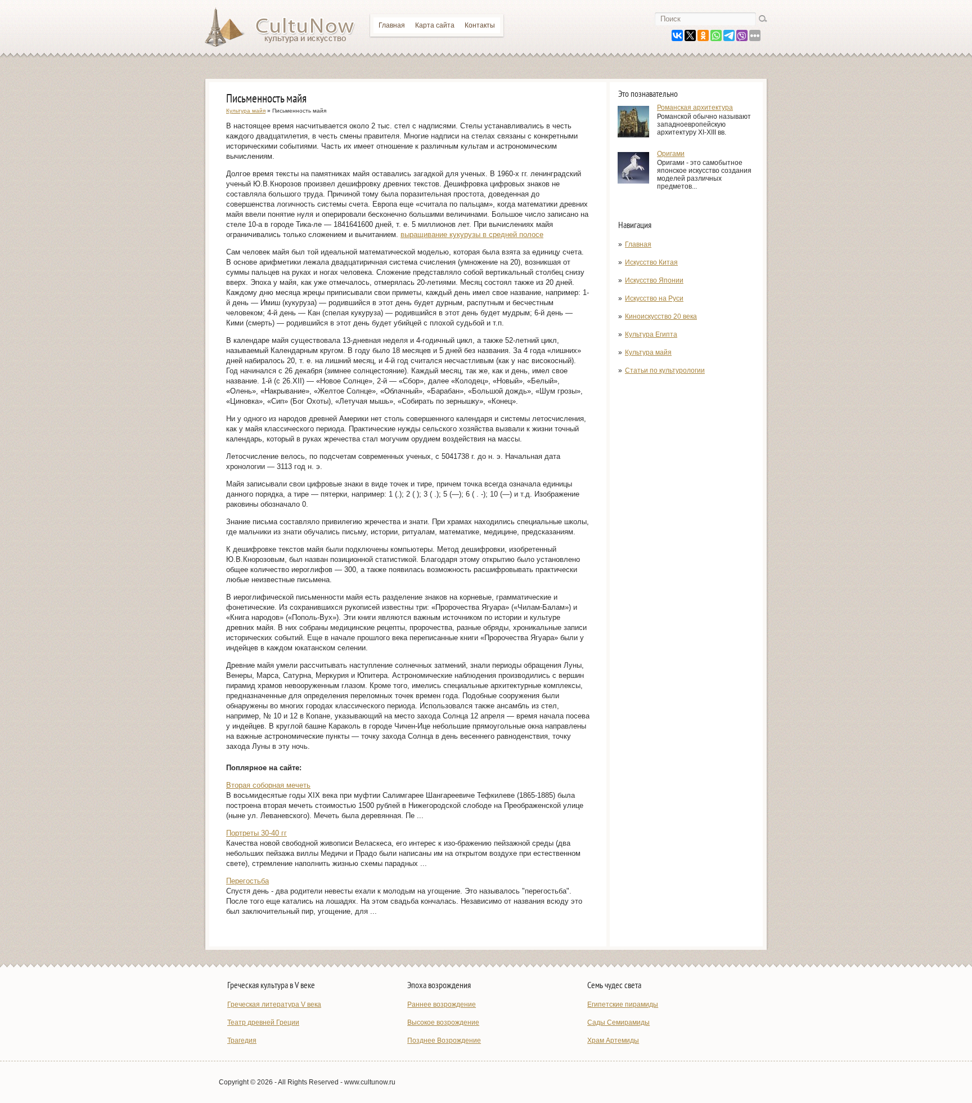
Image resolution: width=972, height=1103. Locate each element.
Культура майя (648, 352)
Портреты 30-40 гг (256, 833)
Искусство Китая (651, 262)
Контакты (480, 25)
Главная (392, 25)
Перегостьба (247, 881)
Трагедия (241, 1040)
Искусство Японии (654, 280)
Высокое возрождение (443, 1022)
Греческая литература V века (274, 1004)
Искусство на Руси (654, 298)
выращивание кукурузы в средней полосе (471, 234)
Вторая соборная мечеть (268, 785)
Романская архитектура (695, 107)
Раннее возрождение (441, 1004)
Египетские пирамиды (622, 1004)
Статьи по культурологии (665, 370)
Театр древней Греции (263, 1022)
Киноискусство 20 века (661, 316)
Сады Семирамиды (618, 1022)
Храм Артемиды (613, 1040)
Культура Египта (651, 334)
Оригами (671, 154)
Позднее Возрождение (444, 1040)
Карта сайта (434, 25)
